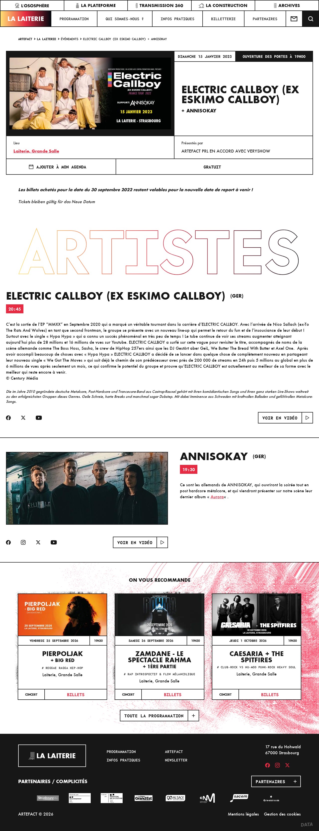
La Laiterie (25, 19)
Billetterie (223, 18)
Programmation (74, 18)
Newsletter (176, 759)
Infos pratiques (177, 18)
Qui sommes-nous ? (125, 18)
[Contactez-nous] (294, 18)
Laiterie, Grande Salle (36, 151)
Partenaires (265, 18)
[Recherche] (311, 18)
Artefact (25, 39)
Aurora (217, 496)
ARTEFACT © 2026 (35, 814)
